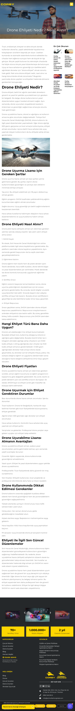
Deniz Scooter (8, 649)
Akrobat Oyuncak (9, 686)
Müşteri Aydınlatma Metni (48, 664)
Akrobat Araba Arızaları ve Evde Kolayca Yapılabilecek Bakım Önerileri (59, 87)
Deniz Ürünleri (8, 684)
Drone (5, 678)
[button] (71, 4)
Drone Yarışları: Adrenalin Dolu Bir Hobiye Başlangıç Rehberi (68, 61)
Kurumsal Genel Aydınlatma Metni (49, 656)
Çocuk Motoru (8, 643)
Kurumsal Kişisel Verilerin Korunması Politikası (48, 661)
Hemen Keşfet (8, 654)
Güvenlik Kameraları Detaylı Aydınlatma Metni (49, 647)
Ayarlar (62, 706)
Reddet (51, 706)
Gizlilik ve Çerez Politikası (48, 643)
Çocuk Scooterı (8, 681)
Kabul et (40, 706)
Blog (4, 651)
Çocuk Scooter (8, 646)
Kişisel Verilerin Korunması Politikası (48, 651)
